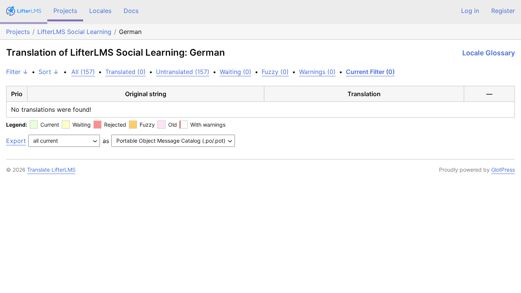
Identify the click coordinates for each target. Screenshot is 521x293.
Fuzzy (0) (275, 72)
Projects (65, 10)
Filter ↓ (17, 72)
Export (16, 141)
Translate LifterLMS (51, 169)
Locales (100, 10)
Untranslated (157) (182, 72)
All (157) (83, 72)
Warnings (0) (317, 72)
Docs (131, 10)
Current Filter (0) (370, 72)
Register (503, 10)
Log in (470, 10)
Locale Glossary (488, 53)
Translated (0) (125, 72)
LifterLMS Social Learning (74, 31)
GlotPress (503, 169)
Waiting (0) (235, 72)
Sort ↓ (49, 72)
